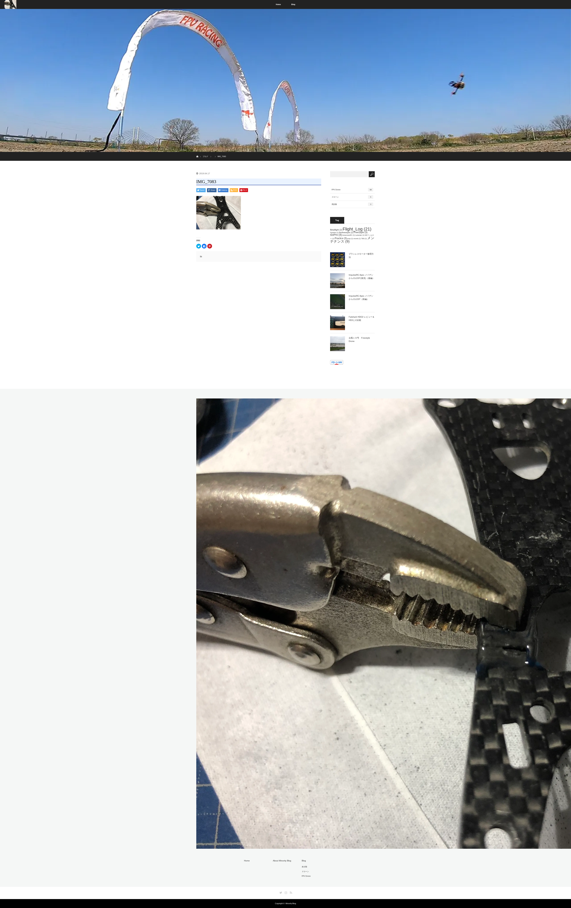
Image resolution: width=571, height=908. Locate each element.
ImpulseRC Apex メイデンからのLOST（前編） (361, 297)
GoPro (336, 234)
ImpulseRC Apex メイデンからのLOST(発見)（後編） (361, 276)
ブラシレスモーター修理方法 (361, 255)
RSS (290, 892)
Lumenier (359, 235)
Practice (341, 238)
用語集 (351, 204)
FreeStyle (360, 232)
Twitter (280, 892)
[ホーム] (197, 153)
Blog (293, 4)
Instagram (285, 892)
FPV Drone (352, 190)
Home (278, 4)
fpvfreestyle (346, 232)
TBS (364, 238)
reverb (357, 238)
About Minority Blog (282, 860)
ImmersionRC (348, 235)
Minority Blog (291, 903)
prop (350, 238)
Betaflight (336, 230)
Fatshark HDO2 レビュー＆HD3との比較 (361, 318)
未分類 (304, 867)
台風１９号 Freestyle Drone (359, 339)
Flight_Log (357, 228)
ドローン (351, 197)
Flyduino (334, 232)
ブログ (205, 156)
